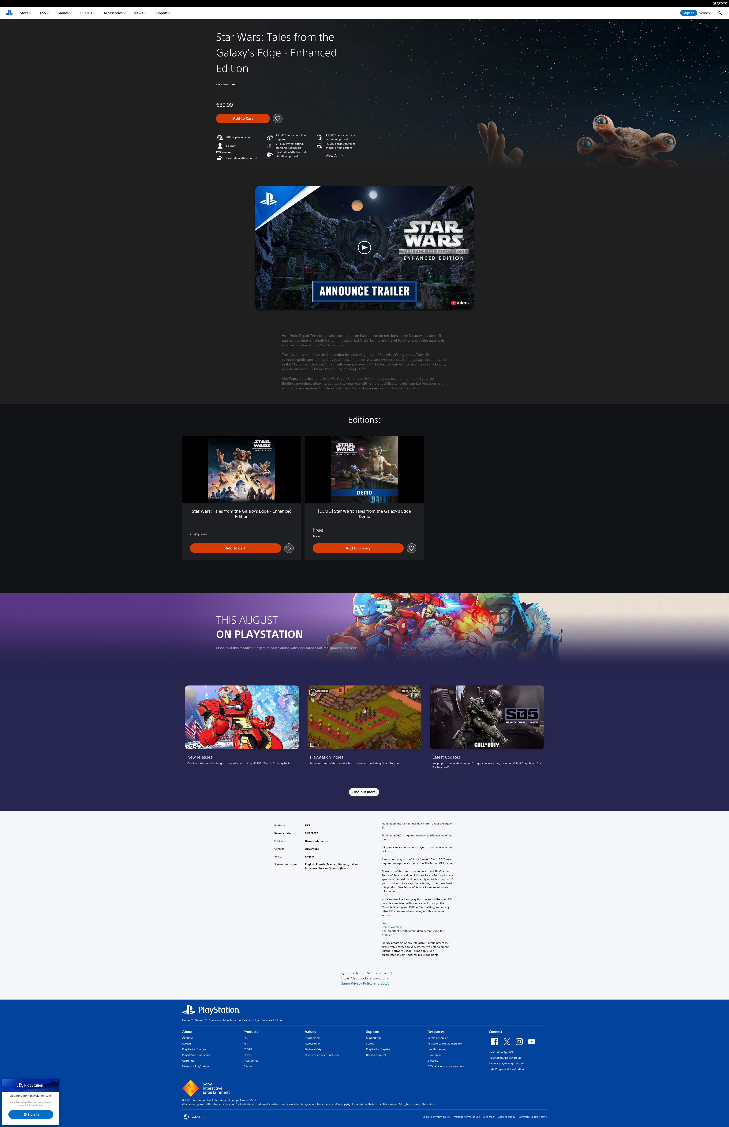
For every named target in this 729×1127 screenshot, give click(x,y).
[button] (364, 247)
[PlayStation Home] (9, 13)
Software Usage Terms (533, 1116)
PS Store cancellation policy (445, 1043)
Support (161, 13)
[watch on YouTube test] (460, 302)
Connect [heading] (495, 1032)
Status (370, 1043)
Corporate (188, 1060)
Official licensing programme (446, 1066)
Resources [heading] (436, 1032)
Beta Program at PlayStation (506, 1069)
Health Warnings (392, 927)
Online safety (313, 1049)
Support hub (374, 1038)
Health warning (437, 1049)
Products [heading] (251, 1032)
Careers (187, 1043)
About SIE (188, 1038)
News (138, 13)
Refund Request (376, 1055)
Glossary (433, 1060)
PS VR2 (248, 1049)
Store (24, 13)
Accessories (113, 13)
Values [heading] (310, 1032)
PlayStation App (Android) (505, 1057)
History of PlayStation (195, 1066)
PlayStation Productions (196, 1055)
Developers (435, 1055)
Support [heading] (372, 1032)
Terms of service (438, 1038)
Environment (312, 1038)
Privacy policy (441, 1116)
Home (186, 1020)
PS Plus (86, 13)
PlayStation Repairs (378, 1049)
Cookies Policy (506, 1116)
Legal (426, 1116)
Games (63, 13)
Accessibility (312, 1043)
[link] (241, 729)
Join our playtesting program (507, 1063)
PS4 (246, 1043)
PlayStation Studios (194, 1049)
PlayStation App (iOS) (502, 1052)
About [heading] (187, 1032)
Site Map (488, 1116)
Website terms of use (466, 1116)
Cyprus (196, 1116)
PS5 (43, 13)
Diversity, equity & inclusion (322, 1055)
